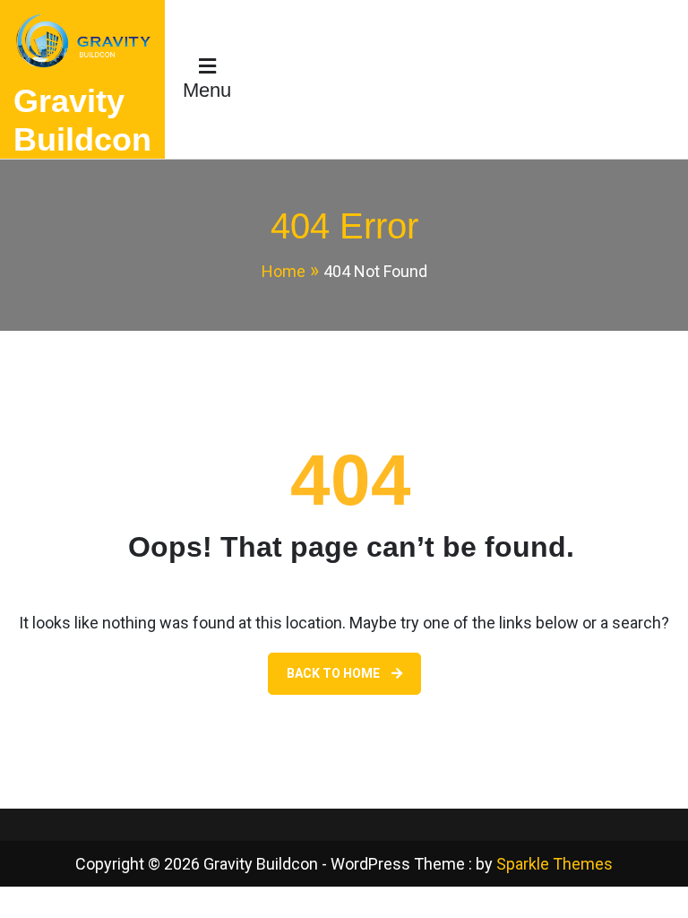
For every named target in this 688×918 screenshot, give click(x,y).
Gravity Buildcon (82, 120)
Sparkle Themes (554, 863)
